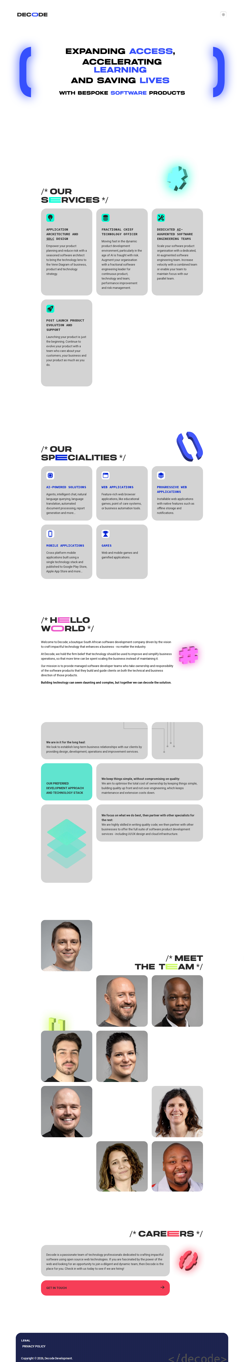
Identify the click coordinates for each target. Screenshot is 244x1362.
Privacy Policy (33, 1346)
